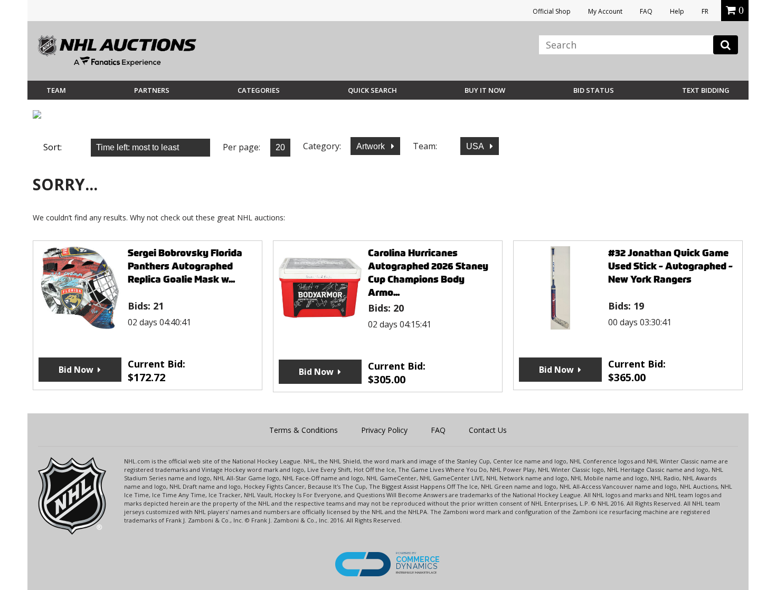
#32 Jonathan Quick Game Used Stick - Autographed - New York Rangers (670, 266)
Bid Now (76, 369)
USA (476, 146)
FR (705, 11)
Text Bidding (706, 90)
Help (677, 11)
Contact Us (488, 430)
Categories (259, 90)
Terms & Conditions (303, 430)
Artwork (371, 146)
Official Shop (552, 11)
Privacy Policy (384, 430)
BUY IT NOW (485, 90)
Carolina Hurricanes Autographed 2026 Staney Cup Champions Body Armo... (428, 272)
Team (56, 90)
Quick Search (372, 90)
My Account (605, 11)
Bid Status (593, 90)
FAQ (646, 11)
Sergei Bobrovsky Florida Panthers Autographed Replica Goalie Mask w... (185, 266)
